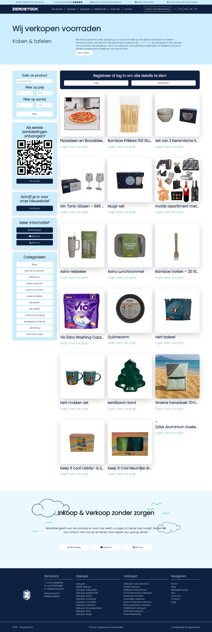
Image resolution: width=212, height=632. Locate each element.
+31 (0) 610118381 (55, 585)
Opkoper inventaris (85, 605)
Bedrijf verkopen (131, 586)
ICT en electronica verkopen (137, 592)
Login (96, 83)
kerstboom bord (122, 403)
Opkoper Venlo (83, 611)
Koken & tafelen (35, 296)
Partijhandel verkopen (134, 608)
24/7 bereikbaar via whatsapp (31, 2)
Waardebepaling (132, 614)
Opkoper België (84, 614)
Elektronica (34, 277)
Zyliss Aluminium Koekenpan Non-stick (177, 427)
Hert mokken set (74, 403)
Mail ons (35, 236)
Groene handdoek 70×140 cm (177, 403)
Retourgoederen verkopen (137, 605)
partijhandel (144, 42)
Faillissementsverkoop (134, 589)
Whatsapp (35, 230)
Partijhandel (100, 9)
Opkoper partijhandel (87, 592)
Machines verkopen (133, 595)
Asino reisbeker (73, 271)
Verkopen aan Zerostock (136, 583)
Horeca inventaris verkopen (137, 602)
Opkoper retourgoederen (89, 608)
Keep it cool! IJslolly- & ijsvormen (82, 468)
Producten (57, 9)
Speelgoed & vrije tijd (34, 321)
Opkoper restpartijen (86, 589)
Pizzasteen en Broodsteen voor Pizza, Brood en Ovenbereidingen (82, 141)
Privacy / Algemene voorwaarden (106, 627)
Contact (128, 9)
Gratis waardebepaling (158, 9)
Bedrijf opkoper (83, 586)
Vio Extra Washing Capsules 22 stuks (82, 337)
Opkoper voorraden (86, 602)
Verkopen (85, 9)
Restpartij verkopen (133, 611)
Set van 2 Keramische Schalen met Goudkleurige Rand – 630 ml (177, 141)
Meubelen (35, 302)
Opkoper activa (84, 595)
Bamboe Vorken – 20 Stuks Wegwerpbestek (177, 271)
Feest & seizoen (35, 283)
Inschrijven (34, 208)
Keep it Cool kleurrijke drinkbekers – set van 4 (130, 468)
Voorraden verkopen (134, 599)
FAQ (173, 592)
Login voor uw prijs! (74, 147)
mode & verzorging (35, 315)
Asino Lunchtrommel (126, 271)
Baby (34, 264)
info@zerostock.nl (55, 588)
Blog (173, 586)
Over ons (115, 9)
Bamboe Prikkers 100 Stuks (130, 141)
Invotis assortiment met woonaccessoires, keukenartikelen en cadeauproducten (177, 206)
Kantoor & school (35, 289)
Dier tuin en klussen (34, 270)
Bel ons (36, 242)
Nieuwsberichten (179, 589)
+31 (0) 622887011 (54, 582)
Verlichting (34, 327)
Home (174, 583)
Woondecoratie (35, 334)
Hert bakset (165, 337)
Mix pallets (34, 308)
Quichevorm (118, 337)
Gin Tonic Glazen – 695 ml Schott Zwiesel (82, 206)
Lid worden (34, 181)
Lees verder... (84, 52)
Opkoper (71, 9)
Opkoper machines (86, 599)
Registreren (163, 83)
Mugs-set (116, 206)
